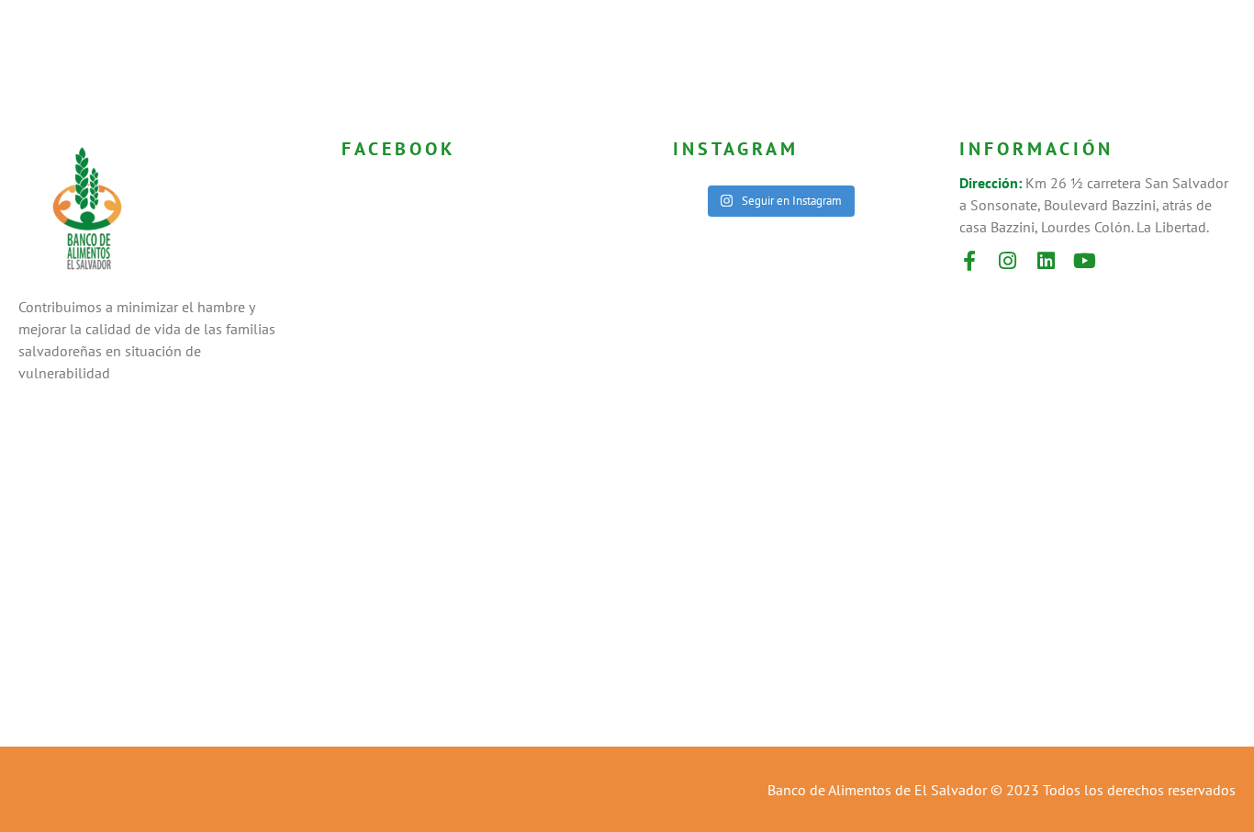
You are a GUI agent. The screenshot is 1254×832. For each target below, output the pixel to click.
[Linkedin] (1046, 261)
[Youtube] (1085, 261)
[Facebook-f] (969, 261)
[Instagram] (1008, 261)
